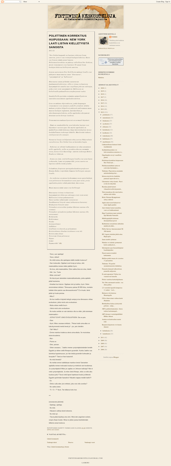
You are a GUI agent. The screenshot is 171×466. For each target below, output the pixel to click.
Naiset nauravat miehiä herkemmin (109, 254)
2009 (102, 340)
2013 (102, 109)
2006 (102, 349)
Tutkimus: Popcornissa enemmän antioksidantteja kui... (112, 172)
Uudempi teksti (52, 442)
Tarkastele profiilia (106, 48)
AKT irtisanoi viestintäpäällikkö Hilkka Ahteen (112, 315)
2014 (102, 106)
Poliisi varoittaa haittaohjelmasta (112, 279)
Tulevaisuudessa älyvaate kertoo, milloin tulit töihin (112, 193)
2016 (102, 100)
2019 (102, 91)
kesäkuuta (106, 133)
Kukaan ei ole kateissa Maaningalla (109, 294)
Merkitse (101, 77)
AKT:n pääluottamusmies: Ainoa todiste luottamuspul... (112, 310)
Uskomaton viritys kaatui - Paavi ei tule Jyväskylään (112, 182)
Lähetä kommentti (53, 439)
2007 (102, 346)
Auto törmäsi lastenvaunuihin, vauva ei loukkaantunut (111, 209)
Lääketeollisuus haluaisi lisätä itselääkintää (111, 145)
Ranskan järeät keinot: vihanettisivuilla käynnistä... (112, 188)
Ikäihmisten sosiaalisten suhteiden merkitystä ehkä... (113, 225)
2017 (102, 97)
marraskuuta (107, 118)
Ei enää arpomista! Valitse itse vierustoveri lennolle (111, 275)
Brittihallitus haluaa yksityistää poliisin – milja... (112, 305)
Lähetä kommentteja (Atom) (60, 447)
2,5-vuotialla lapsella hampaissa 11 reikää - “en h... (112, 289)
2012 (102, 112)
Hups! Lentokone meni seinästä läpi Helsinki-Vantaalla (112, 214)
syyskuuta (106, 124)
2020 (102, 88)
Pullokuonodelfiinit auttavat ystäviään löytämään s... (111, 167)
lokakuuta (106, 121)
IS (60, 243)
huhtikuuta (106, 139)
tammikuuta (107, 334)
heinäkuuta (106, 130)
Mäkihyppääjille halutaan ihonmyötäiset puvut (110, 219)
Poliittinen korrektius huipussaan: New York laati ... (112, 161)
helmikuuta (106, 331)
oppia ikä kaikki (53, 429)
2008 (102, 343)
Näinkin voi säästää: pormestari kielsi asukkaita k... (112, 243)
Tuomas (114, 37)
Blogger (116, 357)
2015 (102, 103)
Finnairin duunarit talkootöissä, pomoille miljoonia (112, 270)
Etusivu (70, 442)
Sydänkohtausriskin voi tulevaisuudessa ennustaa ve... (112, 151)
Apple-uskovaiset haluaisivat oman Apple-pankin (111, 204)
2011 (102, 337)
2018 (102, 94)
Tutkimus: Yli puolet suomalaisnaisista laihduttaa (112, 265)
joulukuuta (106, 115)
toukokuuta (106, 136)
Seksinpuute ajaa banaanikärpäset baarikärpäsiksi (112, 249)
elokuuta (106, 127)
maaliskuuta (107, 142)
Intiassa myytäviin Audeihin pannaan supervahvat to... (111, 177)
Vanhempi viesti (90, 442)
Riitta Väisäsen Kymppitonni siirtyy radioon (111, 198)
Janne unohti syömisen (109, 239)
